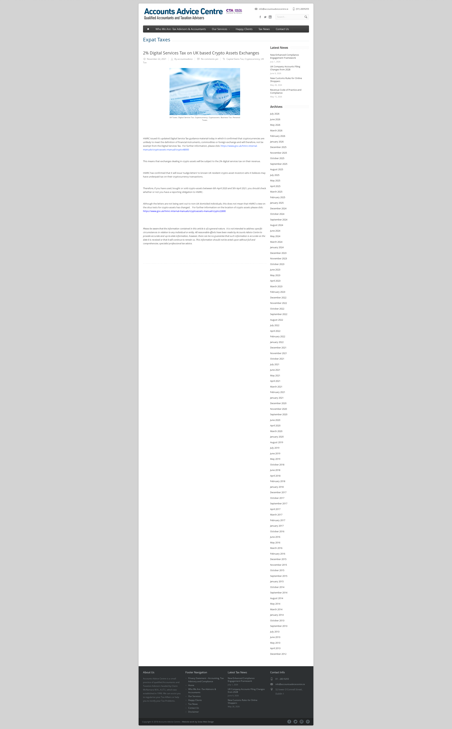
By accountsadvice (183, 58)
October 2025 (277, 158)
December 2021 (278, 347)
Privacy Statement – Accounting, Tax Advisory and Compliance (206, 680)
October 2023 (277, 264)
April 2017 (275, 509)
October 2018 (277, 464)
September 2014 (278, 592)
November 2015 (278, 564)
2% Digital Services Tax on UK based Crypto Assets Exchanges (201, 53)
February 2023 (277, 291)
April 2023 (275, 280)
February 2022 (277, 336)
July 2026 (274, 113)
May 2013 (275, 642)
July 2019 (274, 447)
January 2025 (277, 202)
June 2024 (275, 230)
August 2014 (276, 598)
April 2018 (275, 475)
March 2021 (276, 386)
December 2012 (278, 653)
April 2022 (275, 331)
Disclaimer (193, 711)
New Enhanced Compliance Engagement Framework (284, 56)
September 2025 (278, 163)
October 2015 (277, 570)
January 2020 (277, 436)
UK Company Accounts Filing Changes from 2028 (285, 68)
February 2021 (277, 392)
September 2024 (278, 219)
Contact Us (282, 29)
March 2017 (276, 514)
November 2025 (278, 152)
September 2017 (278, 503)
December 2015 (278, 559)
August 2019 (276, 442)
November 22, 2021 (156, 58)
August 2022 (276, 319)
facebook (260, 17)
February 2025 (277, 197)
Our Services (219, 29)
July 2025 (274, 175)
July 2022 (274, 325)
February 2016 (277, 553)
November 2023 (278, 258)
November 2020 (278, 408)
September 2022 (278, 314)
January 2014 (277, 614)
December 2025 (278, 147)
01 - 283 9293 (282, 678)
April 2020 (275, 425)
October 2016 (277, 531)
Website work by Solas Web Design (198, 721)
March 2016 (276, 548)
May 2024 (275, 236)
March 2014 (276, 609)
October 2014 (277, 587)
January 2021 (277, 397)
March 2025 (276, 191)
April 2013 (275, 648)
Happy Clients (244, 29)
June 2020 (275, 420)
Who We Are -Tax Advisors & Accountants (181, 29)
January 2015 (277, 581)
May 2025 (275, 180)
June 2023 (275, 269)
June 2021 (275, 369)
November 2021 (278, 353)
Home (191, 685)
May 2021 (275, 375)
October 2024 (277, 213)
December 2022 (278, 297)
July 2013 (274, 631)
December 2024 (278, 208)
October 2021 (277, 358)
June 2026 (275, 119)
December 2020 (278, 403)
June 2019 (275, 453)
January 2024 (277, 247)
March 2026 (276, 130)
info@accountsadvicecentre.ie (273, 8)
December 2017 (278, 492)
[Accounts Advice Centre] (192, 20)
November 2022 (278, 303)
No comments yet (209, 58)
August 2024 (276, 225)
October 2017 (277, 498)
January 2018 (277, 486)
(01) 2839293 (302, 8)
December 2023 (278, 253)
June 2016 (275, 536)
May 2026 (275, 124)
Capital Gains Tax (235, 58)
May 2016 (275, 542)
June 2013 (275, 637)
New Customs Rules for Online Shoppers (286, 80)
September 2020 (278, 414)
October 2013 (277, 620)
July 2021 (274, 364)
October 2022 (277, 308)
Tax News (264, 29)
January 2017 (277, 525)
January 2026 (277, 141)
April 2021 (275, 381)
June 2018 (275, 470)
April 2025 (275, 186)
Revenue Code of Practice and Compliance (285, 91)
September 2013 (278, 626)
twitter (265, 17)
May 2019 (275, 458)
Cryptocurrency (252, 58)
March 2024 (276, 241)
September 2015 (278, 576)
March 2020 (276, 431)
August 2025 (276, 169)
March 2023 (276, 286)
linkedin (270, 17)
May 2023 (275, 275)
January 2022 (277, 342)
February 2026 (277, 136)
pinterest (308, 722)
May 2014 (275, 603)
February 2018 (277, 481)
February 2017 (277, 520)
